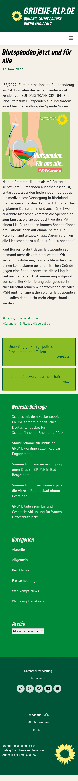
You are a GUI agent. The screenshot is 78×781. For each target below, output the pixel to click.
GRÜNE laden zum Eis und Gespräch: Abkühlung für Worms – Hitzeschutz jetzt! (38, 511)
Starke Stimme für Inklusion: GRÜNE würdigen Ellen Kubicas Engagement (36, 448)
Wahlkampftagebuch (28, 601)
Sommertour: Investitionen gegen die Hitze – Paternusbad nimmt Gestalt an (38, 490)
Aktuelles (8, 318)
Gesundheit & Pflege (17, 323)
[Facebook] (39, 689)
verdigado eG (27, 755)
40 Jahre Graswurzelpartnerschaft (39, 379)
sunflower (33, 750)
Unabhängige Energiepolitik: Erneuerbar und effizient (39, 351)
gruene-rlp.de (49, 10)
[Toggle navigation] (71, 38)
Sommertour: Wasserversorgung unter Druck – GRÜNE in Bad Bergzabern (37, 469)
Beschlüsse (20, 570)
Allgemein (20, 559)
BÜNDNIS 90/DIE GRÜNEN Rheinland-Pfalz (43, 21)
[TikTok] (21, 689)
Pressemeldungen (26, 318)
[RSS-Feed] (57, 689)
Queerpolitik (42, 323)
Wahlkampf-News (25, 591)
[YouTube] (48, 689)
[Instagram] (30, 689)
